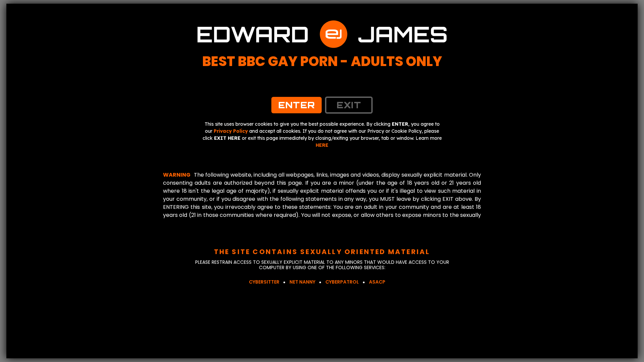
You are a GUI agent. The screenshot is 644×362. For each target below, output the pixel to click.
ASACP (377, 282)
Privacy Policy (231, 131)
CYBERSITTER (264, 282)
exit (348, 105)
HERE (322, 145)
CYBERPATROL (342, 282)
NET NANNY (302, 282)
